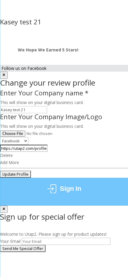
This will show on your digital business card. (42, 102)
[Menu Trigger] (118, 15)
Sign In (70, 188)
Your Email (10, 241)
